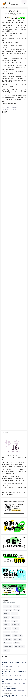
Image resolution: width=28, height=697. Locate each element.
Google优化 (7, 628)
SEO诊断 (15, 628)
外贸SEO (6, 621)
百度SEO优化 (17, 639)
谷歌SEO (6, 624)
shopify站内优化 (17, 635)
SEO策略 (14, 632)
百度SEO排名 (7, 643)
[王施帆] (10, 3)
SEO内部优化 (7, 610)
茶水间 (6, 7)
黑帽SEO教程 (15, 617)
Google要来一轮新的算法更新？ (10, 688)
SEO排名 (14, 613)
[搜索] (24, 3)
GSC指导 (6, 650)
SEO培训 (16, 606)
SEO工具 (6, 632)
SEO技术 (14, 621)
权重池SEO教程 (8, 646)
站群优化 (16, 610)
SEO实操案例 (7, 639)
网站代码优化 (15, 624)
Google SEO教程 (19, 646)
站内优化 (6, 617)
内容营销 (16, 643)
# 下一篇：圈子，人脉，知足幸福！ (9, 109)
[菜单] (20, 3)
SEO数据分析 (7, 606)
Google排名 (7, 635)
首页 (3, 7)
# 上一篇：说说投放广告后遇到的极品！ (10, 107)
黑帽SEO (6, 613)
